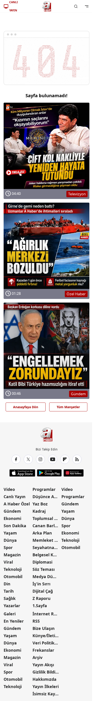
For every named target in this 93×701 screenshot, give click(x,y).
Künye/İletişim (46, 635)
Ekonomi (12, 518)
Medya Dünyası (46, 576)
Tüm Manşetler (68, 407)
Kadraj (39, 511)
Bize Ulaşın (44, 628)
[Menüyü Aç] (86, 6)
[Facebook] (16, 459)
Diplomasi (42, 562)
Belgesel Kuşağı (46, 554)
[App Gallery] (73, 473)
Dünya (10, 540)
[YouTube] (52, 459)
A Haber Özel (17, 504)
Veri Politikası (46, 643)
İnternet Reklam (46, 613)
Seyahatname (46, 547)
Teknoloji (13, 569)
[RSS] (76, 459)
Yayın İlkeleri (46, 686)
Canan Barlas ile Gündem (46, 525)
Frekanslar (43, 650)
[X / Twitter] (28, 459)
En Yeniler (14, 621)
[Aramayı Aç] (76, 6)
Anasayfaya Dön (25, 407)
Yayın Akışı (43, 664)
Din (7, 584)
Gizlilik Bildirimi (46, 672)
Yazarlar (12, 605)
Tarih (9, 591)
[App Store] (22, 473)
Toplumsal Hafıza (46, 518)
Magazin (12, 554)
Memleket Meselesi (46, 540)
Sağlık (10, 598)
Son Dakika (15, 525)
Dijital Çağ (43, 591)
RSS (36, 621)
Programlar (44, 489)
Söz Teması (44, 569)
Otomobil (13, 576)
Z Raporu (42, 598)
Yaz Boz (40, 504)
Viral (8, 562)
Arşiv (37, 657)
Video (9, 489)
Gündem (12, 511)
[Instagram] (40, 459)
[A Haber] (46, 6)
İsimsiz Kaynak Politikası (46, 693)
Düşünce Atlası (46, 496)
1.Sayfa (40, 605)
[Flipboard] (64, 459)
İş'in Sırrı (41, 584)
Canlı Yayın (15, 496)
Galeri (10, 613)
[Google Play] (49, 473)
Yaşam (10, 533)
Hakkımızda (44, 679)
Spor (8, 547)
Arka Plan (42, 533)
